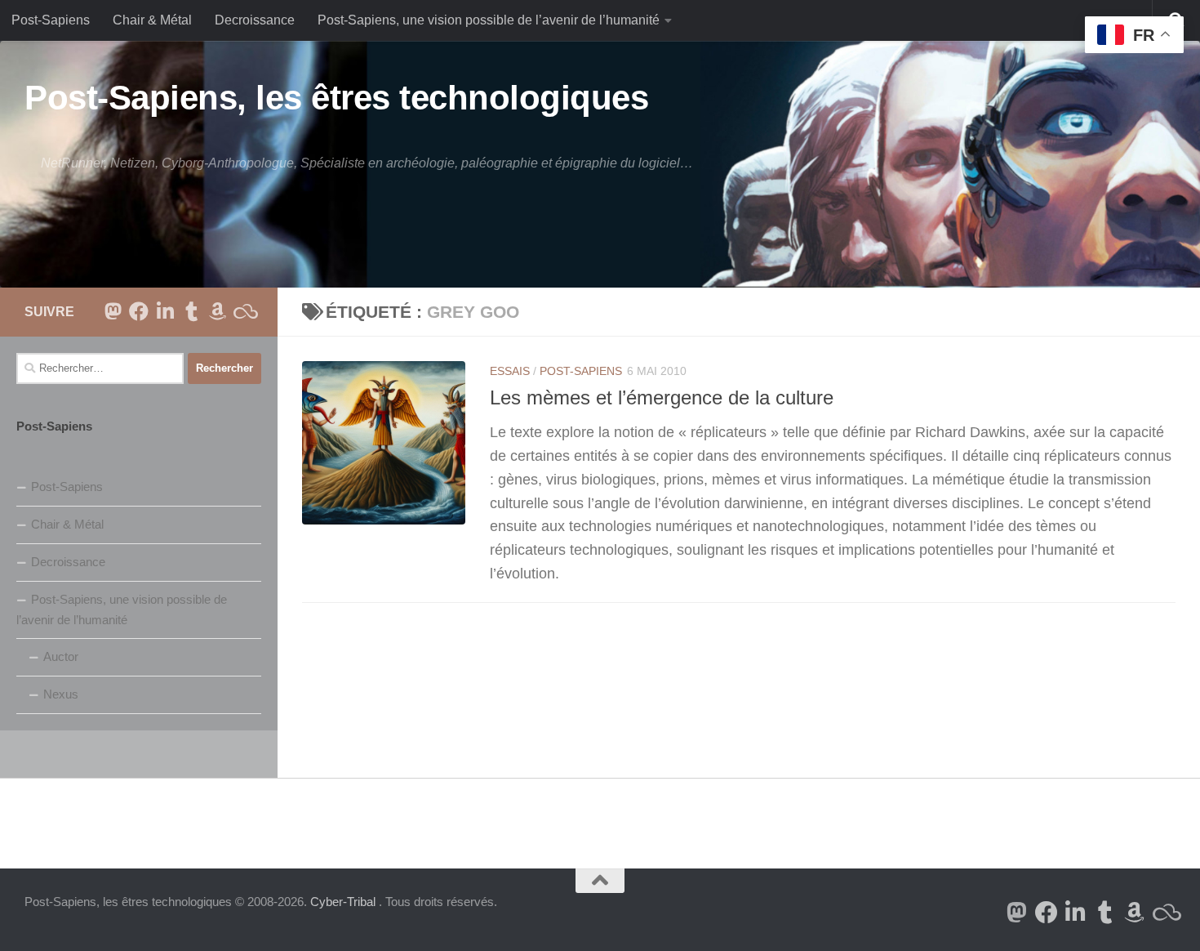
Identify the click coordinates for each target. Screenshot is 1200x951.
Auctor (60, 656)
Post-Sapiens (50, 20)
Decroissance (255, 20)
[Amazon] (217, 311)
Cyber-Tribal (343, 902)
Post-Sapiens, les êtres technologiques (336, 97)
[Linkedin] (165, 311)
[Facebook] (139, 311)
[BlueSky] (243, 311)
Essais (510, 370)
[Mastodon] (112, 311)
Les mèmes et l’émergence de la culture (661, 398)
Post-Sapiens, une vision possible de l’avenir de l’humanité (489, 20)
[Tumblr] (191, 311)
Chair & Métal (152, 20)
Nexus (60, 694)
